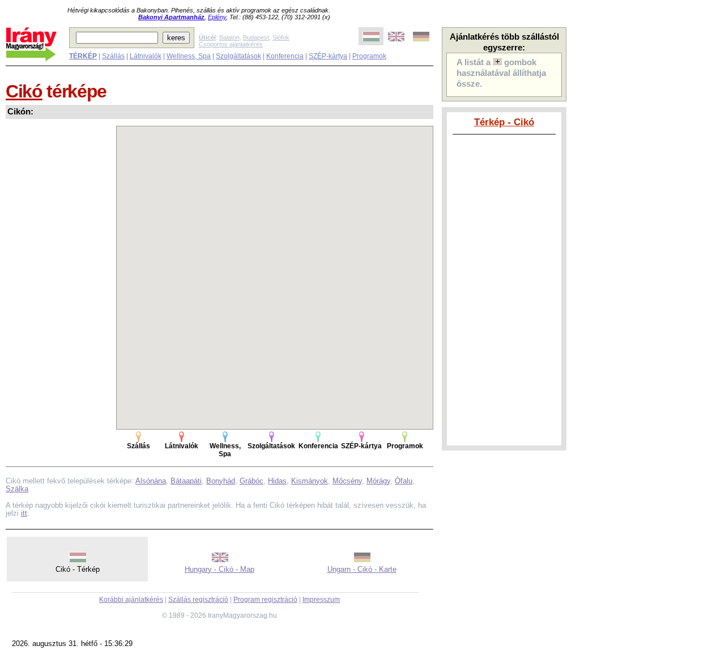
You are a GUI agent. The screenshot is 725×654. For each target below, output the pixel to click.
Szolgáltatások (238, 56)
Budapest (256, 37)
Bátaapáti (186, 481)
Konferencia (285, 56)
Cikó (24, 91)
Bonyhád (220, 481)
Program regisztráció (265, 600)
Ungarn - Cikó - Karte (361, 569)
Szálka (17, 489)
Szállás (113, 56)
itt (24, 513)
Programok (369, 56)
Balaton (229, 37)
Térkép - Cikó (504, 122)
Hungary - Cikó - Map (219, 569)
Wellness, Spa (189, 56)
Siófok (280, 37)
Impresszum (321, 600)
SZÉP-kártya (328, 56)
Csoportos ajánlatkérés (231, 44)
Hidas (277, 481)
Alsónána (150, 481)
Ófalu (403, 481)
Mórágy (378, 481)
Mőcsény (347, 481)
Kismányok (309, 481)
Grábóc (251, 481)
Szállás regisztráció (198, 600)
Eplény (217, 17)
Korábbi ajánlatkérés (131, 600)
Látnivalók (145, 56)
